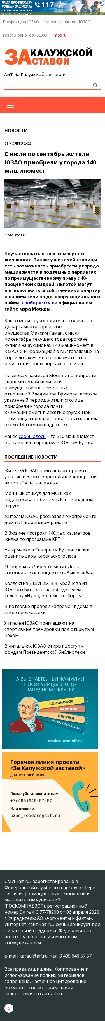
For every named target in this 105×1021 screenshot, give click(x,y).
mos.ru (60, 35)
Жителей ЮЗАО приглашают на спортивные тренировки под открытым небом (49, 629)
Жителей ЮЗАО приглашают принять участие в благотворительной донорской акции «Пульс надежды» (50, 476)
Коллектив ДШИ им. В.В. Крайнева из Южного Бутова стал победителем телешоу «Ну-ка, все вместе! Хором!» (45, 589)
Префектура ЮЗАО (21, 21)
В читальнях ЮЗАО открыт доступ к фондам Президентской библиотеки (44, 649)
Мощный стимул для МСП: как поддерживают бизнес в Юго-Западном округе (48, 499)
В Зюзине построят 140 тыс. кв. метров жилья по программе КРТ (47, 536)
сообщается (36, 303)
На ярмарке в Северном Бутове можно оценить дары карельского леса (47, 553)
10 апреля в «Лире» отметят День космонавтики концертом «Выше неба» (48, 569)
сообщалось (32, 436)
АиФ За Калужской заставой (35, 74)
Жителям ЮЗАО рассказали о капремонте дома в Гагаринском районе (50, 519)
